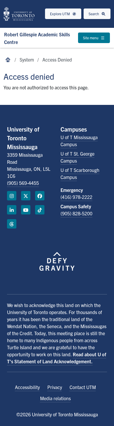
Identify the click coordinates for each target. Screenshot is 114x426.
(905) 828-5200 (76, 213)
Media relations (55, 398)
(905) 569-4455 (23, 183)
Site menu (91, 37)
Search (94, 13)
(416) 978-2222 (76, 197)
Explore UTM (60, 13)
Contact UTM (83, 387)
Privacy (54, 387)
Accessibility (27, 387)
